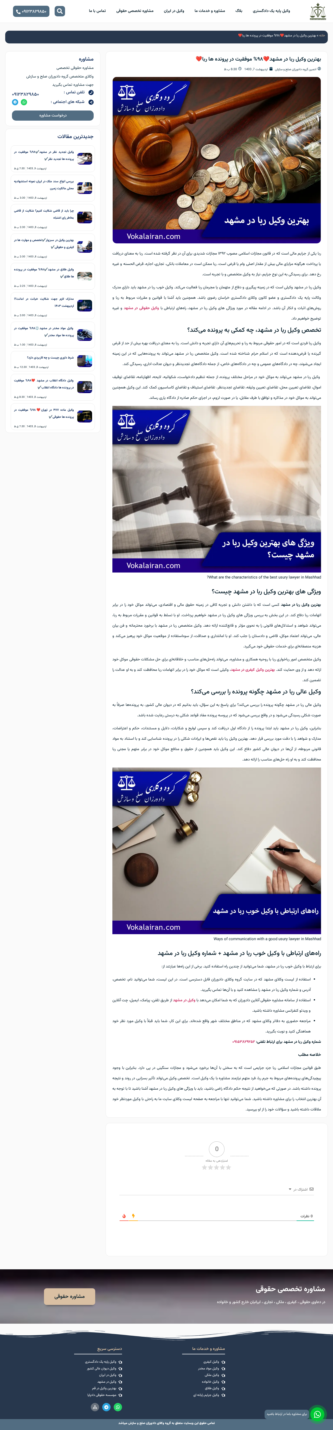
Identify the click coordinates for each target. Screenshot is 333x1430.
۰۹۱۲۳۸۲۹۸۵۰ (25, 94)
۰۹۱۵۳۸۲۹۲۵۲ (243, 1042)
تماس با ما (97, 11)
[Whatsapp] (24, 102)
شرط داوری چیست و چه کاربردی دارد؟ (50, 357)
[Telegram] (15, 102)
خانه (322, 35)
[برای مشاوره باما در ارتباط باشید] (317, 1414)
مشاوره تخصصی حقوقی (134, 11)
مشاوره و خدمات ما (210, 11)
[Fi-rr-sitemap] (95, 1407)
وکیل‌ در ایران (174, 11)
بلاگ (238, 11)
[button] (60, 11)
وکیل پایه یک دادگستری (271, 11)
